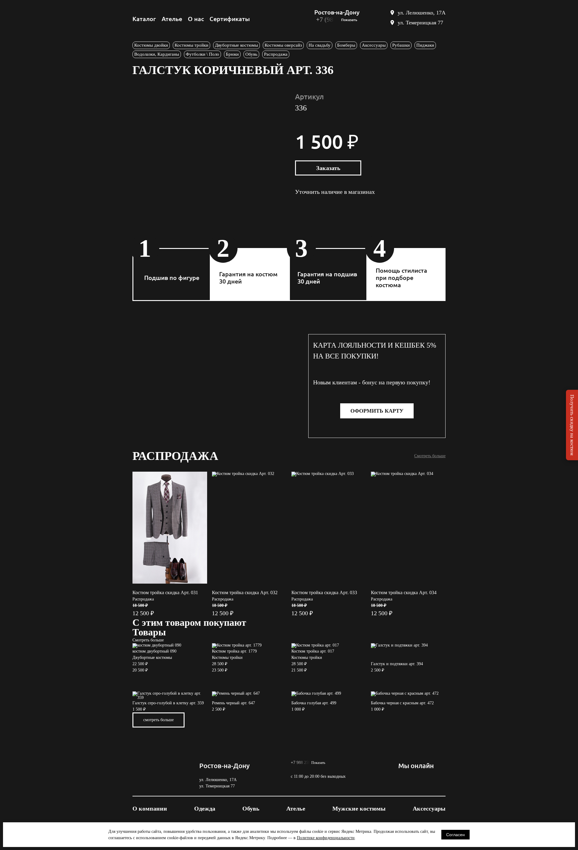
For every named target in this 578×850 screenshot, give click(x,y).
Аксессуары (374, 45)
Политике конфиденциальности (326, 838)
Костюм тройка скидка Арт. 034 (404, 592)
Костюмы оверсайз (283, 45)
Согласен (455, 834)
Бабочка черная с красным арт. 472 (402, 703)
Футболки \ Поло (202, 54)
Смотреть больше (430, 456)
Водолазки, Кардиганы (156, 54)
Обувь (251, 54)
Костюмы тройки (191, 45)
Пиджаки (425, 45)
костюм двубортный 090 (154, 651)
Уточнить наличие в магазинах (335, 192)
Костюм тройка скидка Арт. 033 (324, 592)
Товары (149, 632)
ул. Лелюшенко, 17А (422, 13)
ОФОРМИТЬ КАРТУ (376, 411)
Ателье (172, 19)
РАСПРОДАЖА (175, 456)
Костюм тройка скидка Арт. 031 (165, 592)
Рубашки (401, 45)
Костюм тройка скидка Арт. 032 (245, 592)
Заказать (328, 168)
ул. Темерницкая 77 (420, 23)
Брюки (232, 54)
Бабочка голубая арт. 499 (313, 703)
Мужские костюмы (359, 808)
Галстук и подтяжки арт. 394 (397, 664)
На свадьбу (320, 45)
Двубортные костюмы (236, 45)
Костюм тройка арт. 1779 (234, 651)
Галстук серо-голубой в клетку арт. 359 (168, 703)
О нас (196, 19)
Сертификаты (230, 19)
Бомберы (346, 45)
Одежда (204, 808)
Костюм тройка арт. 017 (312, 651)
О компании (149, 808)
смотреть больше (158, 720)
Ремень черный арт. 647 (233, 703)
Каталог (144, 19)
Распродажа (275, 54)
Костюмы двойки (151, 45)
